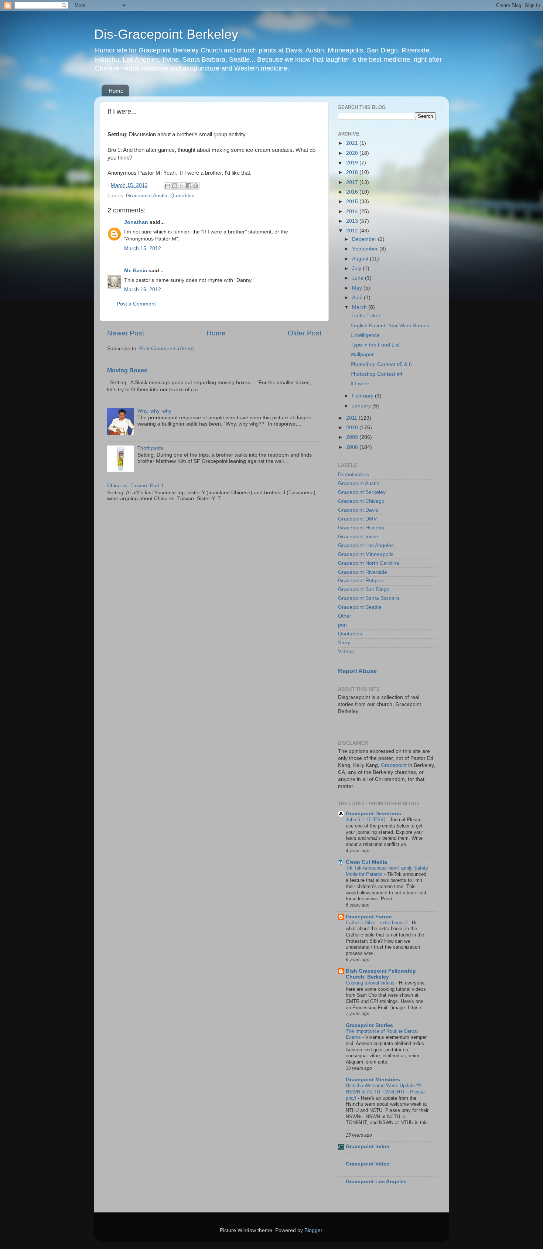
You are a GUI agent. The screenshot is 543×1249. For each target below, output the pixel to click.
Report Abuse (357, 671)
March (360, 307)
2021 (352, 143)
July (357, 268)
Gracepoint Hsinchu (361, 527)
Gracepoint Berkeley (362, 492)
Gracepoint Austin (146, 195)
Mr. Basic (135, 270)
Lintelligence (365, 335)
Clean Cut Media (366, 862)
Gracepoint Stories (369, 1025)
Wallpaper (362, 354)
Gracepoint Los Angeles (366, 545)
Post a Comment (136, 304)
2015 (352, 201)
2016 (352, 192)
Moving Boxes (127, 370)
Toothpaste (150, 448)
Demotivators (353, 474)
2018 (352, 172)
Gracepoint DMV (357, 519)
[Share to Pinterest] (195, 186)
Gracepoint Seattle (360, 607)
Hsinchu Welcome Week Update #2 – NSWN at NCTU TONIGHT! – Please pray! (386, 1091)
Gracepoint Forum (369, 916)
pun (342, 625)
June (358, 278)
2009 (352, 437)
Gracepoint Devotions (373, 813)
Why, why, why (154, 411)
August (361, 259)
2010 (352, 427)
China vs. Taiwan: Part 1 (135, 485)
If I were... (362, 383)
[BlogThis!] (174, 186)
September (365, 249)
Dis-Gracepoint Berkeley (166, 34)
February (363, 396)
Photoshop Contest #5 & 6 (381, 364)
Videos (346, 651)
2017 (352, 182)
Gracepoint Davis (358, 510)
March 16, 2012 (142, 289)
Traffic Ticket (365, 315)
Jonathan (136, 222)
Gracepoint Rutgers (361, 580)
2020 (352, 153)
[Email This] (167, 186)
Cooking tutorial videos (371, 983)
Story (344, 642)
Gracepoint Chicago (361, 501)
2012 (352, 230)
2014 (352, 211)
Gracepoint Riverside (362, 572)
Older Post (304, 333)
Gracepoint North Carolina (368, 563)
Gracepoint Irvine (358, 536)
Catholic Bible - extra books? (377, 922)
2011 (352, 418)
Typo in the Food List (375, 345)
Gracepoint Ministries (373, 1079)
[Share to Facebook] (188, 186)
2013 (352, 221)
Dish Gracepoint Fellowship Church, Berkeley (381, 974)
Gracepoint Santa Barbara (368, 598)
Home (116, 91)
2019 (352, 162)
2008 (352, 447)
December (365, 239)
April (358, 297)
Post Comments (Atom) (166, 348)
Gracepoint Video (368, 1164)
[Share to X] (181, 186)
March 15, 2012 (142, 248)
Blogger (313, 1230)
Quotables (182, 195)
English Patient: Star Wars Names (390, 325)
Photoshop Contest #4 (377, 374)
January (362, 406)
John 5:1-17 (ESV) (366, 819)
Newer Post (125, 333)
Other (344, 616)
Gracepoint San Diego (364, 589)
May (357, 288)
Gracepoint (394, 765)
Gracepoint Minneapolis (365, 554)
